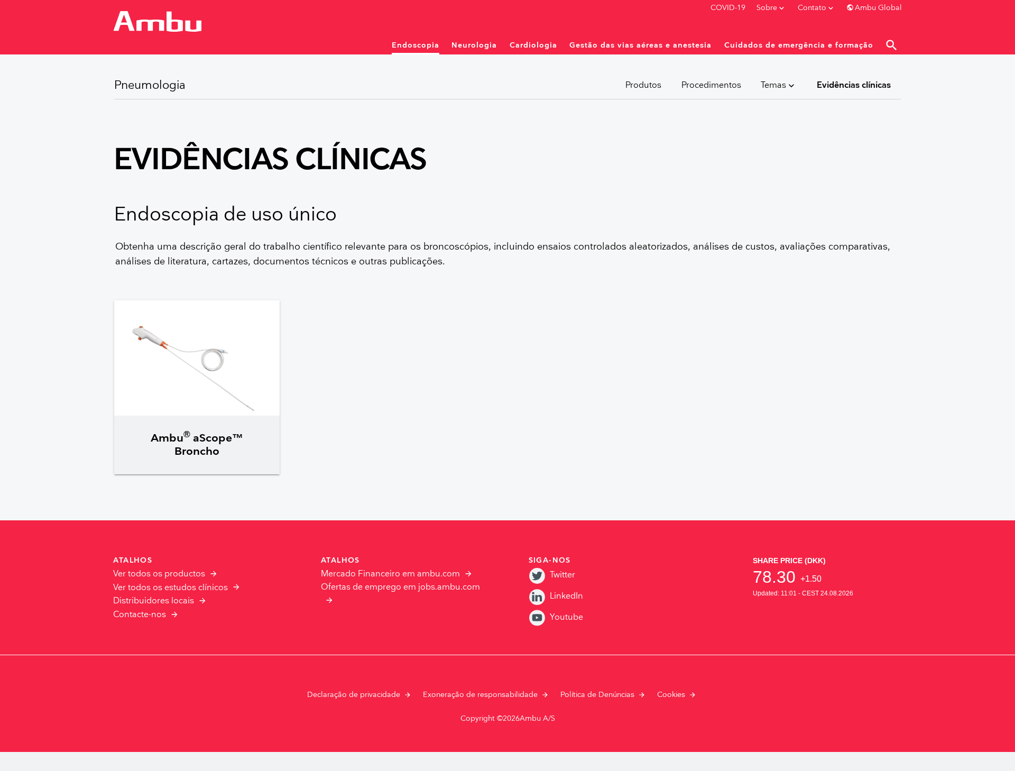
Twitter (562, 575)
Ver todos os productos (159, 574)
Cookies (671, 695)
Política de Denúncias (597, 695)
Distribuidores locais (153, 601)
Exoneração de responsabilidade (480, 695)
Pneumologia (150, 85)
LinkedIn (566, 596)
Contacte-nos (139, 615)
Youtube (566, 617)
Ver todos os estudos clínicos (170, 588)
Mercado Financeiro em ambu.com (390, 574)
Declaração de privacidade (353, 695)
